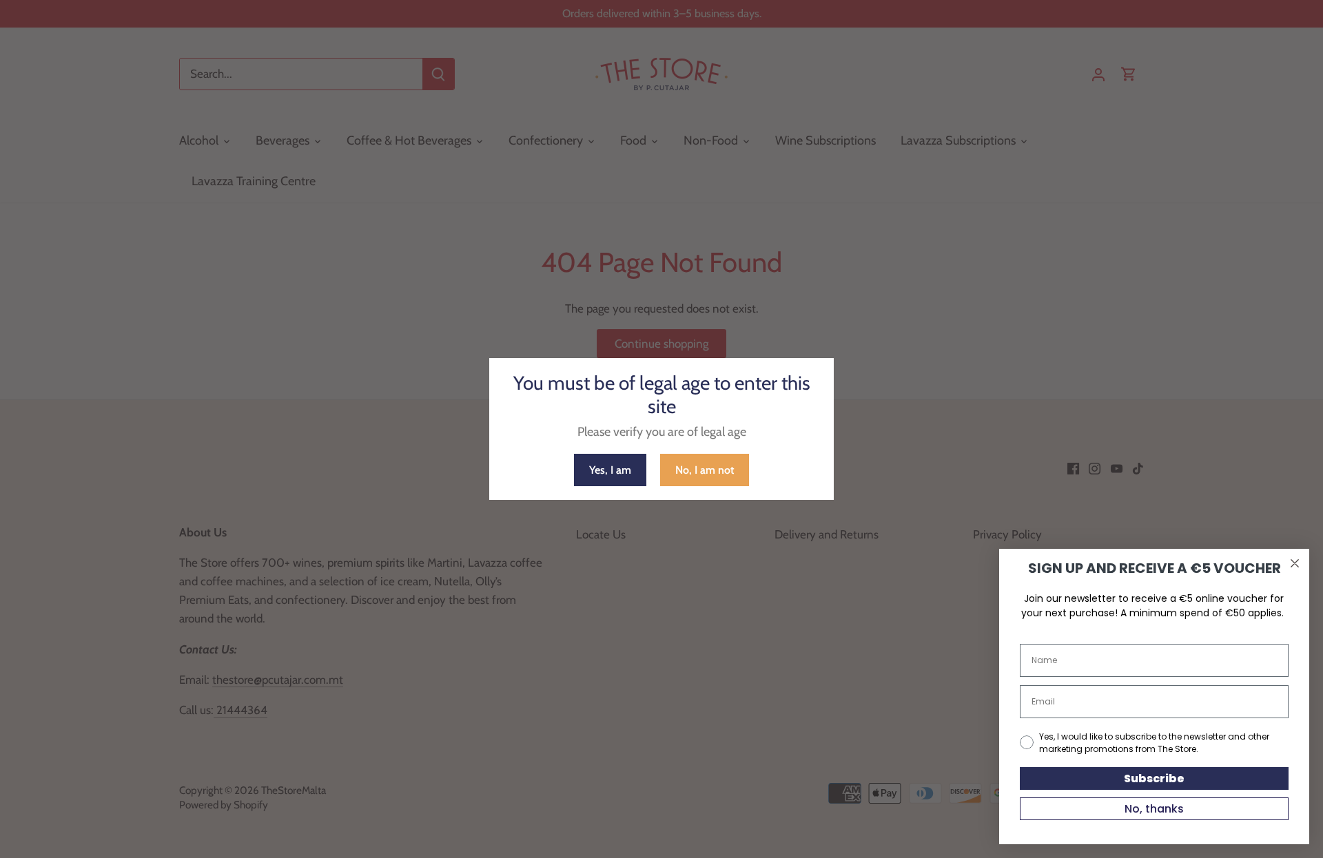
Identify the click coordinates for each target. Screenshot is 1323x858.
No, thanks (1154, 809)
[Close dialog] (1295, 563)
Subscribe (1154, 778)
